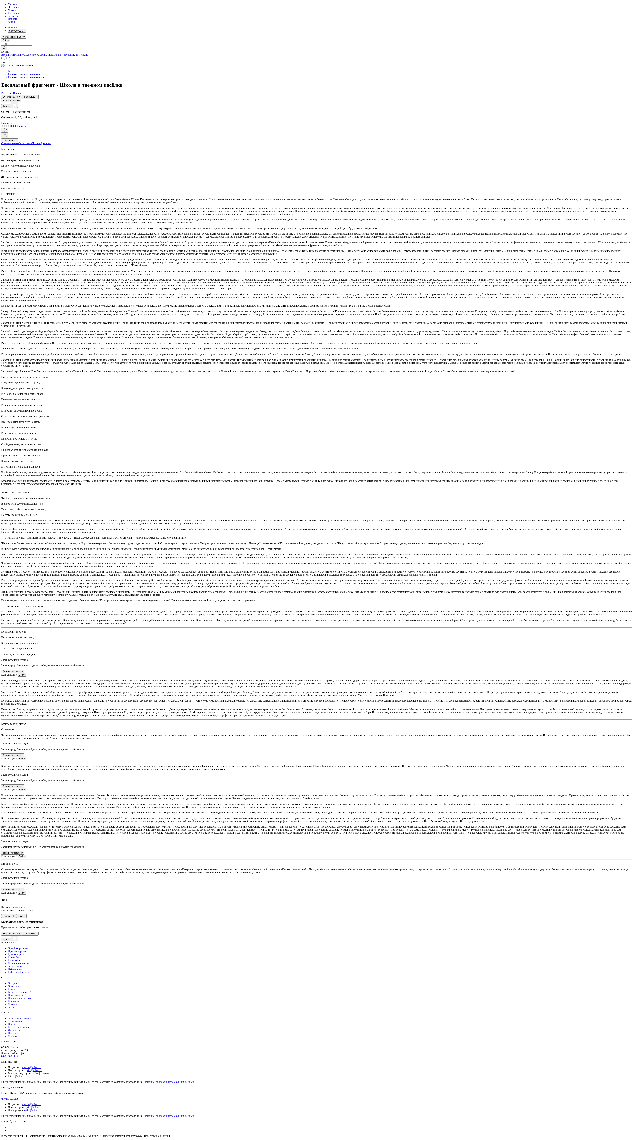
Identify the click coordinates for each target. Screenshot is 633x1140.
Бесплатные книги (18, 1027)
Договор (12, 1004)
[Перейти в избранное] (3, 59)
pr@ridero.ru (19, 1076)
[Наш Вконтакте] (9, 1127)
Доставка (13, 1036)
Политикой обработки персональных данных (168, 1081)
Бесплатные (46, 54)
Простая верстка (17, 951)
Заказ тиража (15, 966)
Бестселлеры (32, 54)
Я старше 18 (9, 916)
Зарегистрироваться (13, 671)
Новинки (13, 1024)
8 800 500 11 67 (9, 1056)
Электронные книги (19, 1018)
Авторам (13, 16)
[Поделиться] (4, 135)
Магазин (13, 4)
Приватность (15, 995)
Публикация (15, 969)
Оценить (21, 126)
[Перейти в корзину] (7, 59)
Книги (11, 989)
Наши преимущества (19, 998)
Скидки (57, 54)
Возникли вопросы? (19, 992)
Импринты (19, 54)
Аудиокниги (15, 1021)
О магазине (14, 986)
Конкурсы (13, 13)
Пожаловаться (10, 140)
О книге (6, 143)
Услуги (12, 10)
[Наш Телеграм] (9, 1130)
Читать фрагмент (11, 100)
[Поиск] (4, 48)
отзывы (15, 143)
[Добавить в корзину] (14, 105)
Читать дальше (9, 1098)
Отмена (21, 916)
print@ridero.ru (34, 1070)
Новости (13, 18)
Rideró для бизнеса (18, 972)
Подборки (67, 54)
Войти (6, 40)
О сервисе (13, 7)
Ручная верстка (16, 954)
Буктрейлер (14, 957)
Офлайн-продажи (18, 948)
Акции (12, 21)
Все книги (7, 54)
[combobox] (316, 44)
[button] (316, 47)
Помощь (12, 27)
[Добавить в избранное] (4, 130)
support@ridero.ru (31, 1067)
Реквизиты (14, 1001)
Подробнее (7, 123)
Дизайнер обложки (18, 963)
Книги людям (80, 54)
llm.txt (11, 1007)
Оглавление (25, 143)
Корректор (14, 960)
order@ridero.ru (41, 1073)
